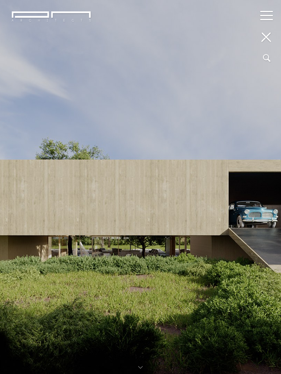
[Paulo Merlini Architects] (51, 39)
